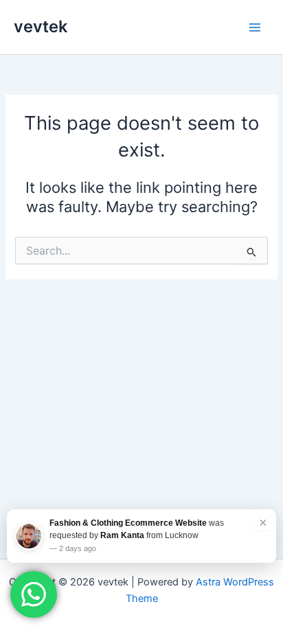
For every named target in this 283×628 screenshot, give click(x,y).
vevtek (40, 26)
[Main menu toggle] (254, 27)
